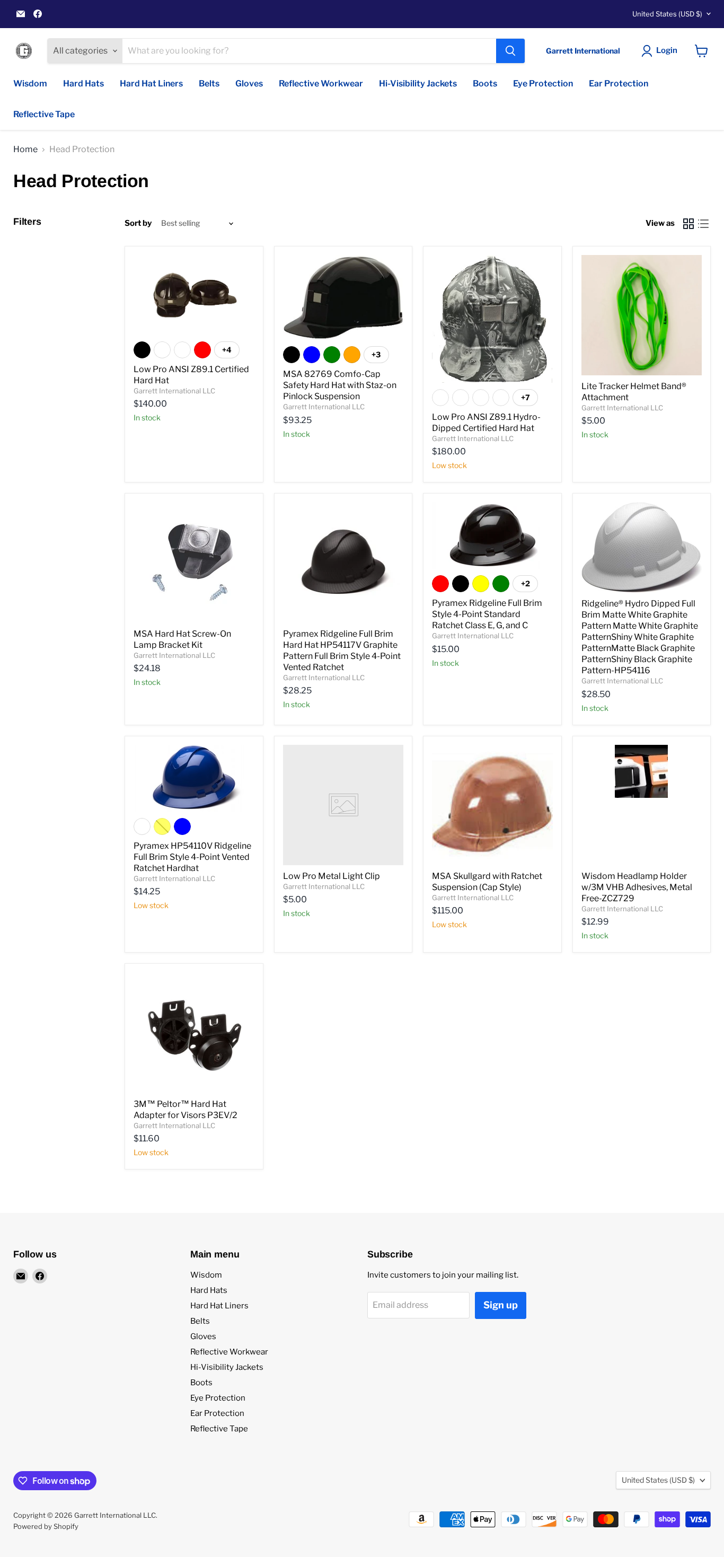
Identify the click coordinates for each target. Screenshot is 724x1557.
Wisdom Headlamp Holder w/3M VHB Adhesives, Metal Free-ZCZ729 (636, 887)
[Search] (510, 51)
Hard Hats (83, 83)
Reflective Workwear (321, 83)
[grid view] (688, 223)
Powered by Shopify (45, 1526)
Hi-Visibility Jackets (418, 83)
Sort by (138, 223)
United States (667, 14)
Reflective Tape (44, 114)
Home (25, 149)
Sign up (500, 1304)
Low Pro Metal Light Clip (331, 876)
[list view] (703, 223)
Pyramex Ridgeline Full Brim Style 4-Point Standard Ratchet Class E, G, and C (487, 614)
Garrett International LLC (174, 390)
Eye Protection (543, 83)
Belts (209, 83)
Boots (485, 83)
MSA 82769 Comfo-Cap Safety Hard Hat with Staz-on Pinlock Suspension (339, 385)
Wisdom (30, 83)
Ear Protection (618, 83)
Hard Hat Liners (151, 83)
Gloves (249, 83)
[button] (661, 51)
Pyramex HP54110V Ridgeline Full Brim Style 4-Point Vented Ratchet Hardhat (192, 857)
